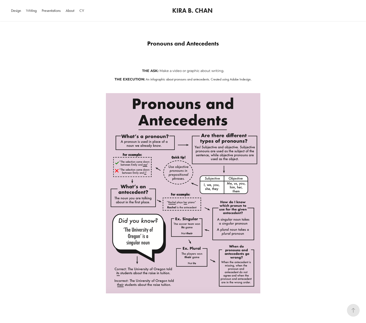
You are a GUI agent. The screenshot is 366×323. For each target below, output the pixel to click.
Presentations (51, 10)
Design (16, 10)
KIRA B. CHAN (192, 10)
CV (81, 10)
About (70, 10)
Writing (31, 10)
